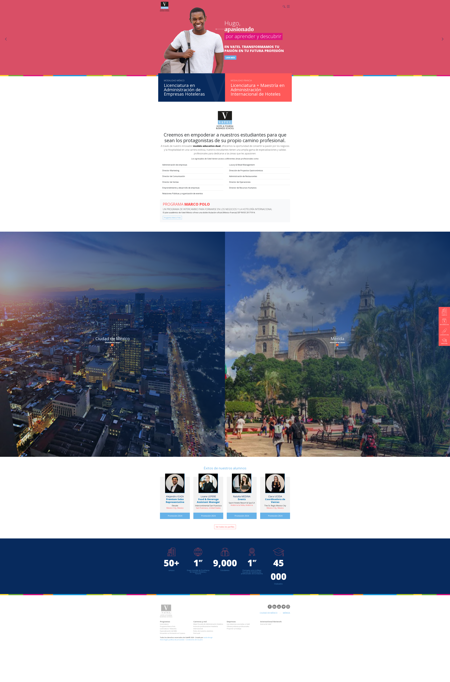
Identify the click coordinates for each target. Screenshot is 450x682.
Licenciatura (164, 624)
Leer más (230, 57)
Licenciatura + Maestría (168, 629)
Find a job (196, 633)
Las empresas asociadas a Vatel (238, 624)
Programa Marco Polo (172, 218)
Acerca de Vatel (265, 624)
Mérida (286, 613)
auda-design (208, 637)
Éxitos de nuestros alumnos (203, 631)
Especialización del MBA (168, 631)
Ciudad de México (268, 613)
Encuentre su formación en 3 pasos (172, 633)
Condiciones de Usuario (194, 640)
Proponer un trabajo (234, 629)
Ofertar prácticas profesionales (238, 626)
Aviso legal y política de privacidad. (172, 640)
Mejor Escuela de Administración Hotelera (208, 624)
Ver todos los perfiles (225, 527)
